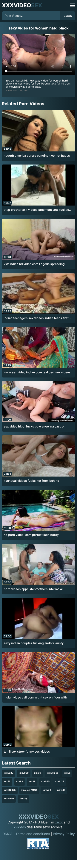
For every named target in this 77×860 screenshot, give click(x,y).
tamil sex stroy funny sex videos (27, 751)
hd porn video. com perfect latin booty (31, 535)
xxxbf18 (59, 781)
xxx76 (7, 781)
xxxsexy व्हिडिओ (29, 790)
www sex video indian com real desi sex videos (37, 372)
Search (68, 16)
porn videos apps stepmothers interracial (33, 589)
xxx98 (32, 781)
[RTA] (38, 844)
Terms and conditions (33, 834)
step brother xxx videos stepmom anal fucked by (36, 210)
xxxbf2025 (10, 790)
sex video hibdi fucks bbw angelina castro (34, 426)
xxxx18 (23, 798)
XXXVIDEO (22, 5)
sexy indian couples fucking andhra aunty (34, 643)
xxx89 (19, 781)
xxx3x (67, 772)
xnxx (59, 822)
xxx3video (52, 772)
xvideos (20, 827)
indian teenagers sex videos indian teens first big (36, 318)
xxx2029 (8, 772)
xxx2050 (24, 772)
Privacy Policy (64, 834)
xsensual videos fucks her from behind (31, 481)
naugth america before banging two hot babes (37, 155)
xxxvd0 (47, 790)
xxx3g (37, 772)
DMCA (7, 834)
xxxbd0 (45, 781)
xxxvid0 (61, 790)
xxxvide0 (9, 798)
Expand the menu (72, 5)
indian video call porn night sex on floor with (35, 697)
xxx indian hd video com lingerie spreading (34, 264)
